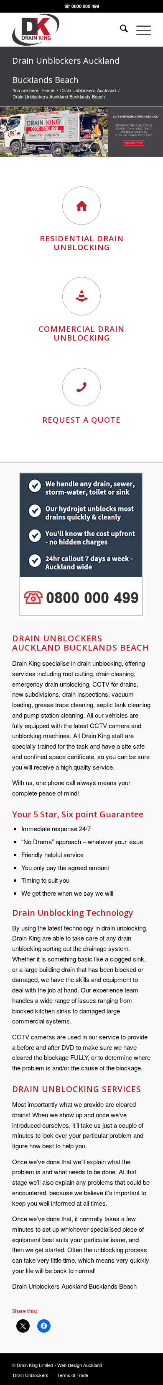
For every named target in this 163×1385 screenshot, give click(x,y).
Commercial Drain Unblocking (81, 333)
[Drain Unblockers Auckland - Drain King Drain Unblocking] (67, 30)
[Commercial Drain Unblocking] (81, 296)
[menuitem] (120, 30)
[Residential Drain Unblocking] (81, 205)
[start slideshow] (68, 147)
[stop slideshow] (95, 147)
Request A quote (81, 419)
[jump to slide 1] (79, 148)
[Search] (120, 30)
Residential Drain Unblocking (82, 242)
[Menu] (139, 30)
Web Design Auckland (79, 1365)
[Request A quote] (81, 387)
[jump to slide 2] (84, 148)
